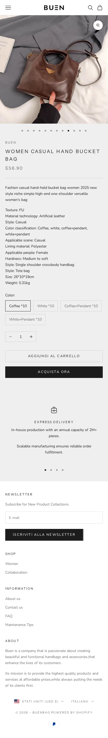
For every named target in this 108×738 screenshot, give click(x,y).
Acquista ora (54, 372)
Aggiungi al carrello (54, 356)
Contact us (14, 607)
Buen (11, 142)
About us (12, 598)
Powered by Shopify (72, 712)
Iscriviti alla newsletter (44, 534)
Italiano (80, 701)
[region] (54, 434)
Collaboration (16, 572)
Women (11, 563)
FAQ (9, 616)
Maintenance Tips (19, 624)
